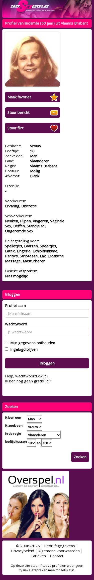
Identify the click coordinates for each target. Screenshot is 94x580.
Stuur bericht (19, 112)
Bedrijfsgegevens (59, 545)
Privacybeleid (22, 550)
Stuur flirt (16, 127)
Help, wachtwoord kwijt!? (26, 375)
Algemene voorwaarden (59, 550)
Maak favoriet (19, 96)
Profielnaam (15, 305)
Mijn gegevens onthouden (31, 342)
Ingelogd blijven (23, 349)
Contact (56, 555)
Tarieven (38, 555)
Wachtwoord (16, 323)
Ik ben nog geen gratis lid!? (28, 380)
